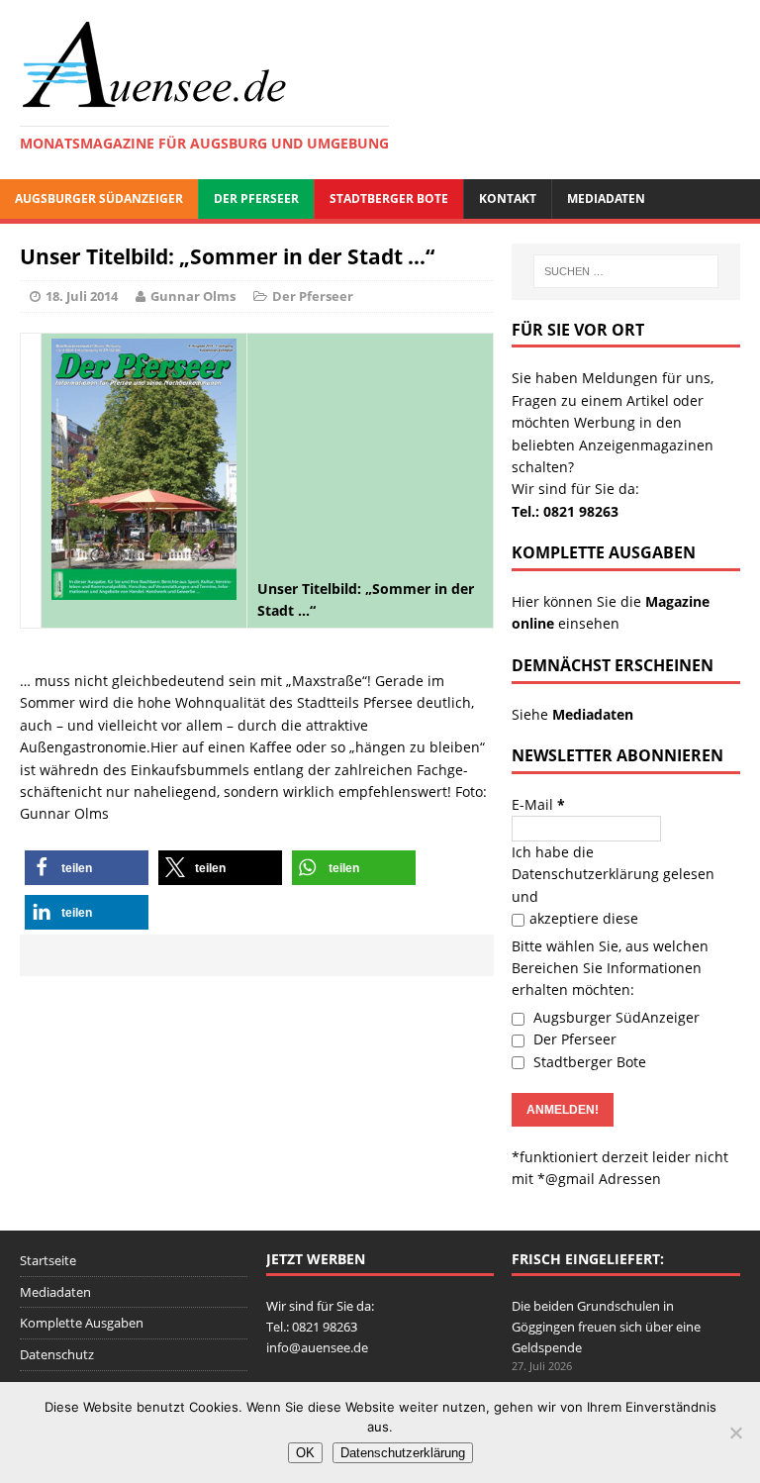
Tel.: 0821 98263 (565, 511)
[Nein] (735, 1432)
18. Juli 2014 (82, 296)
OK (305, 1452)
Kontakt (507, 198)
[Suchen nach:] (625, 271)
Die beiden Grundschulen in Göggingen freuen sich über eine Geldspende (606, 1326)
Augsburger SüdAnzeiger (99, 198)
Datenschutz (57, 1354)
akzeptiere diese (583, 918)
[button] (86, 867)
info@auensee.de (317, 1347)
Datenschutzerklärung (585, 873)
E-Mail (538, 804)
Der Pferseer (256, 198)
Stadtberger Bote (389, 198)
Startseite (48, 1260)
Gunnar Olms (193, 296)
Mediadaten (606, 198)
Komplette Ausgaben (81, 1323)
